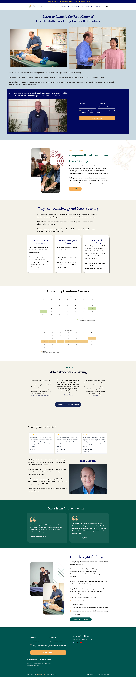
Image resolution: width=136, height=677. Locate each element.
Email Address (102, 103)
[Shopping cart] (107, 6)
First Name (82, 103)
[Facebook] (74, 642)
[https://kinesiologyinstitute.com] (35, 7)
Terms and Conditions (103, 674)
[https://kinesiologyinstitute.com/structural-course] (68, 341)
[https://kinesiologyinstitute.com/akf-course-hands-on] (68, 309)
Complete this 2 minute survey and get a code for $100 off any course (68, 2)
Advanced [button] (74, 7)
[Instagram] (77, 642)
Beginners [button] (64, 7)
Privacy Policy (90, 674)
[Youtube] (81, 642)
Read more (32, 446)
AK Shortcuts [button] (85, 7)
